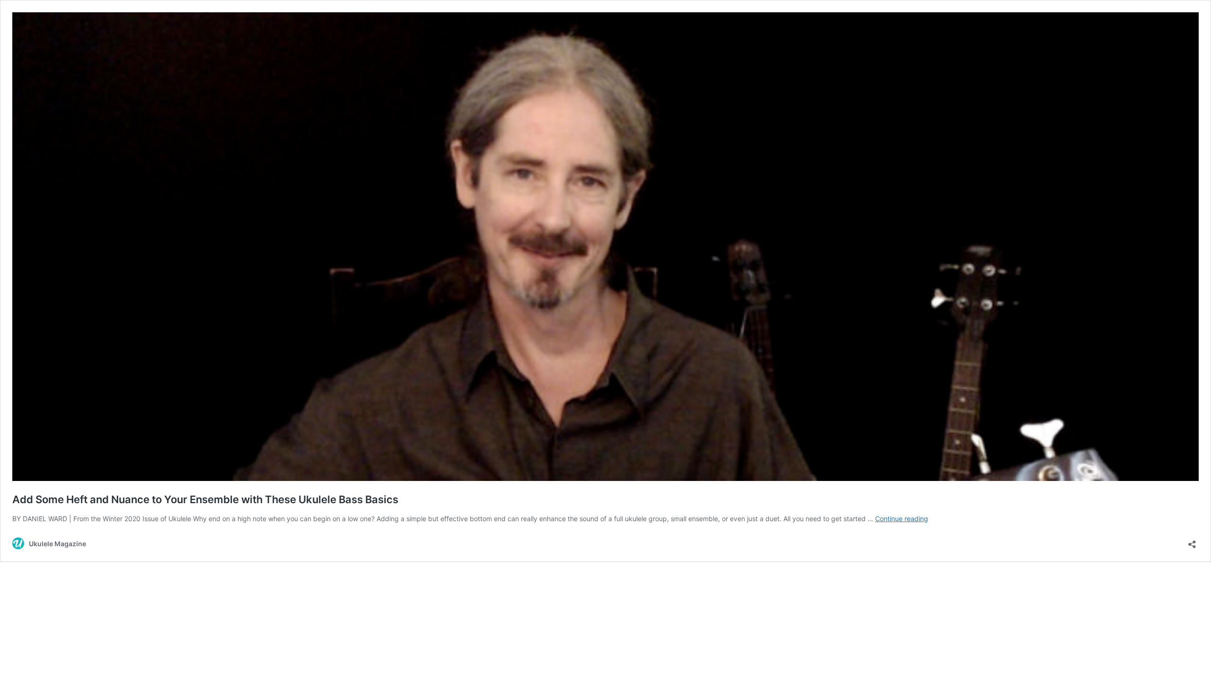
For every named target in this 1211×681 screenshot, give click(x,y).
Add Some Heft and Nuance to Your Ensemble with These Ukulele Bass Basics (205, 499)
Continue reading (901, 519)
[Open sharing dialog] (1192, 541)
